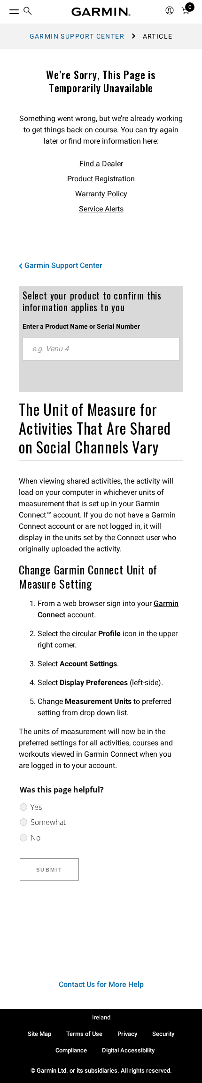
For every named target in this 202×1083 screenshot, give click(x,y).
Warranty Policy (101, 193)
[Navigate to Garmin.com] (101, 12)
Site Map (39, 1033)
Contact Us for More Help (101, 984)
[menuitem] (28, 12)
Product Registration (101, 178)
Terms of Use (84, 1033)
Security (163, 1033)
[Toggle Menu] (5, 9)
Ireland (101, 1017)
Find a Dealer (101, 163)
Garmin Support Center (77, 36)
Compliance (71, 1050)
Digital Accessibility (128, 1050)
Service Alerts (101, 208)
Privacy (127, 1033)
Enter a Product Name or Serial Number (81, 326)
